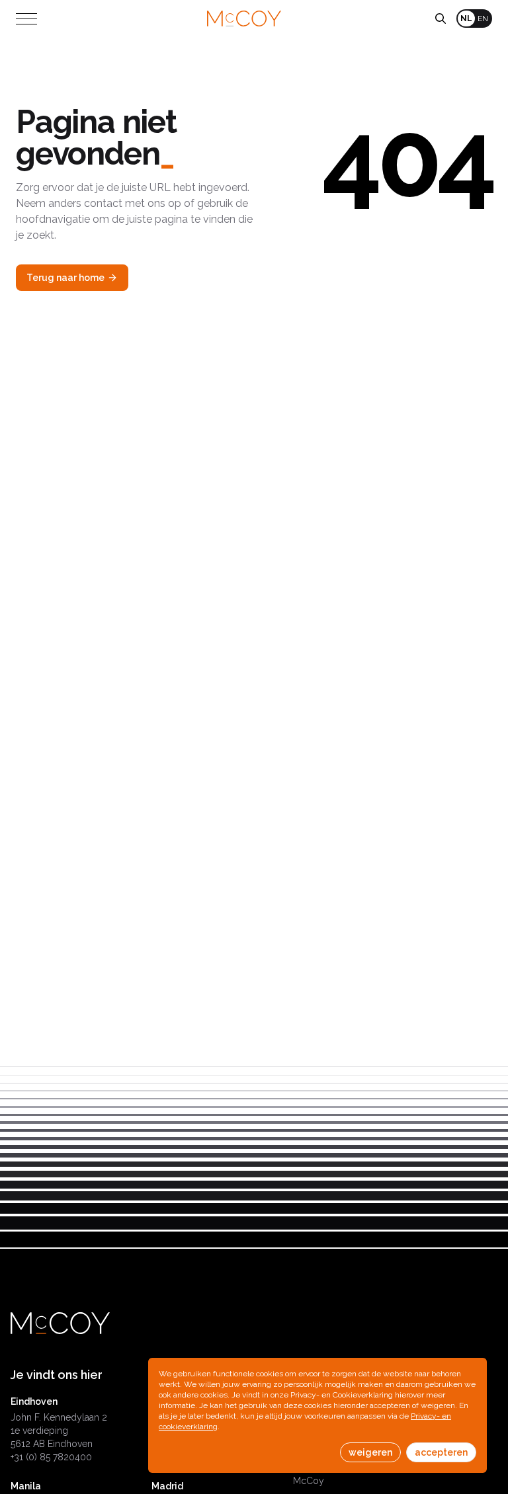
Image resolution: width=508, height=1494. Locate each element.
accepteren (441, 1452)
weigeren (370, 1452)
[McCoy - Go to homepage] (244, 19)
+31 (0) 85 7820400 (51, 1457)
